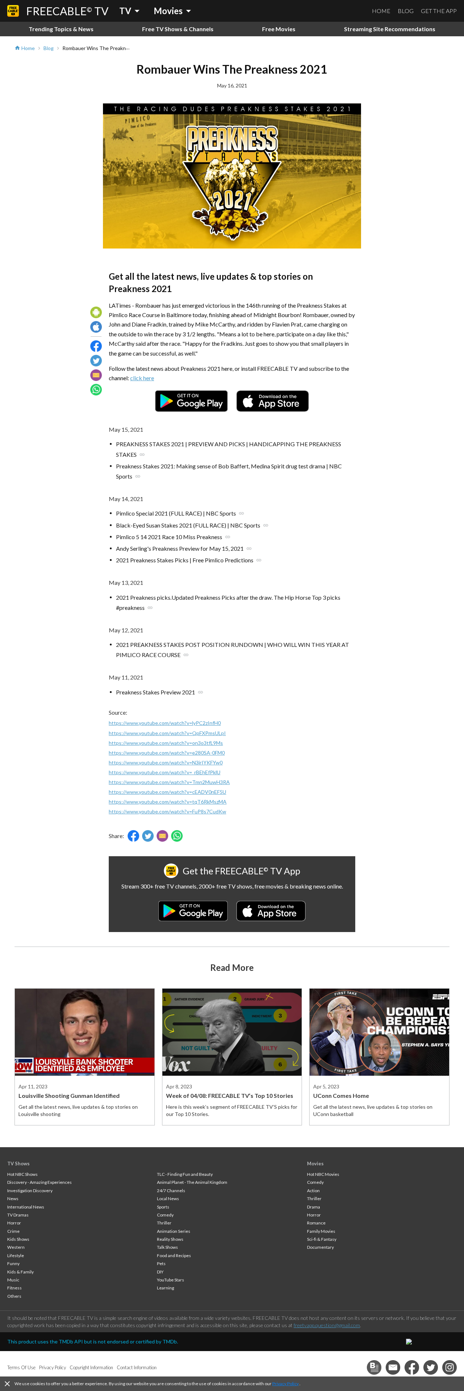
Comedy (165, 1215)
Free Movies (278, 28)
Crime (13, 1231)
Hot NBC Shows (22, 1174)
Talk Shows (167, 1247)
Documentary (320, 1247)
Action (313, 1190)
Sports (163, 1207)
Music (13, 1280)
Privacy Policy (285, 1383)
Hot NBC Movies (323, 1174)
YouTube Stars (170, 1280)
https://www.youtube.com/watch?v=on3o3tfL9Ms (166, 743)
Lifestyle (15, 1255)
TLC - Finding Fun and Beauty (185, 1174)
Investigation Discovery (30, 1190)
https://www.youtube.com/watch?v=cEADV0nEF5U (167, 792)
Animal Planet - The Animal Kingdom (192, 1182)
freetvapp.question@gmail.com (327, 1325)
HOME (381, 10)
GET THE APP (439, 10)
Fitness (14, 1288)
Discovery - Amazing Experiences (39, 1182)
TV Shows (18, 1163)
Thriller (164, 1223)
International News (25, 1207)
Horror (14, 1223)
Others (14, 1296)
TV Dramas (18, 1215)
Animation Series (173, 1231)
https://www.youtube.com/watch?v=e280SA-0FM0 (167, 753)
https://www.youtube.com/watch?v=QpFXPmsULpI (167, 733)
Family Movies (321, 1231)
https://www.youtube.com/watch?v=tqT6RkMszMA (168, 802)
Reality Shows (170, 1239)
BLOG (406, 10)
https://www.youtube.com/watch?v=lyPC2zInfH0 (165, 723)
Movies (315, 1163)
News (12, 1198)
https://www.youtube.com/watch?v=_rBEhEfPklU (164, 772)
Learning (165, 1288)
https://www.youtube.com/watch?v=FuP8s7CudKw (167, 811)
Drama (313, 1207)
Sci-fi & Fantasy (321, 1239)
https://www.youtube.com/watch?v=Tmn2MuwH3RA (169, 782)
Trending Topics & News (61, 28)
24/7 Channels (171, 1190)
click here (142, 377)
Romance (316, 1223)
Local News (168, 1198)
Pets (161, 1263)
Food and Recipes (174, 1255)
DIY (160, 1272)
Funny (13, 1263)
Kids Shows (18, 1239)
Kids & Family (20, 1272)
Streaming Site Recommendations (389, 28)
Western (16, 1247)
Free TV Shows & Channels (178, 28)
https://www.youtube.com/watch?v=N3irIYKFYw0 (166, 762)
